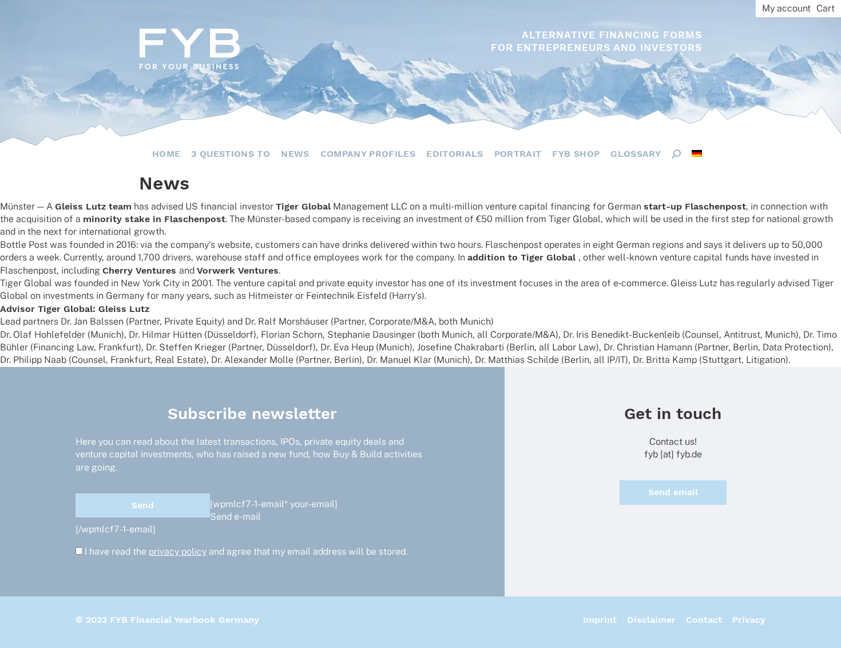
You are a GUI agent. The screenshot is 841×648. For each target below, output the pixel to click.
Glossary (635, 153)
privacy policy (178, 551)
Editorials (454, 153)
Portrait (518, 153)
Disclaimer (651, 619)
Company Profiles (368, 153)
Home (166, 153)
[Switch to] (697, 153)
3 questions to (230, 153)
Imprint (600, 619)
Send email (673, 492)
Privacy (748, 619)
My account (786, 8)
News (295, 153)
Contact (704, 619)
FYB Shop (576, 153)
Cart (825, 8)
